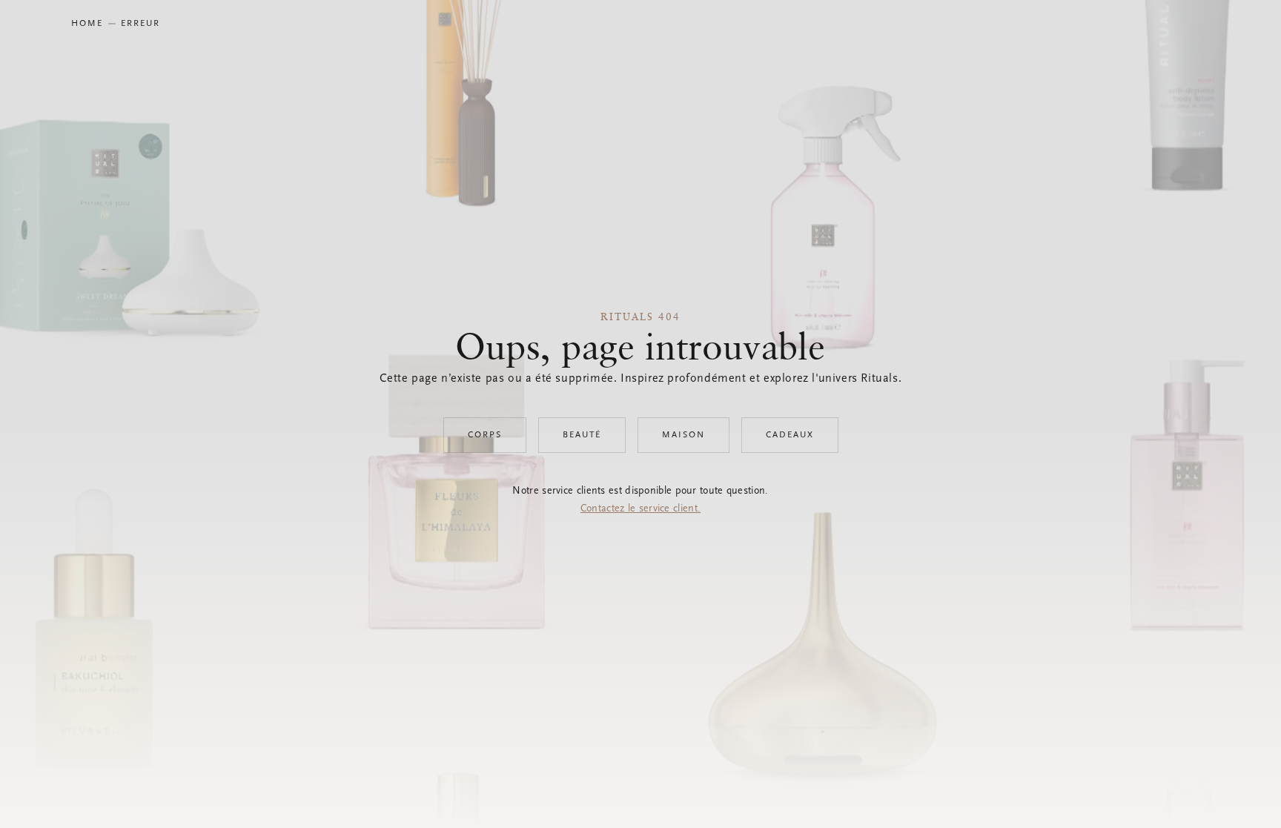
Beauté (582, 435)
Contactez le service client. (640, 509)
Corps (485, 435)
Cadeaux (790, 435)
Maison (683, 435)
